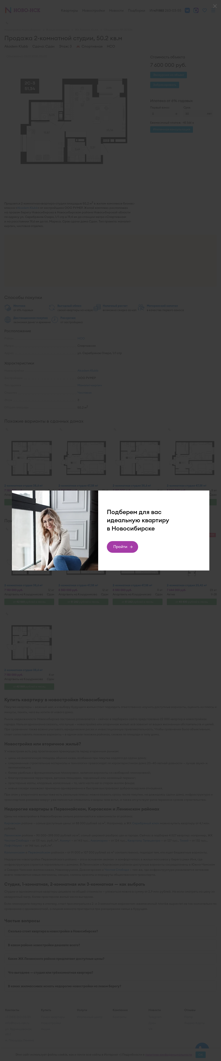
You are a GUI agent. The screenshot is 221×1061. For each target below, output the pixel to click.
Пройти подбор (120, 548)
